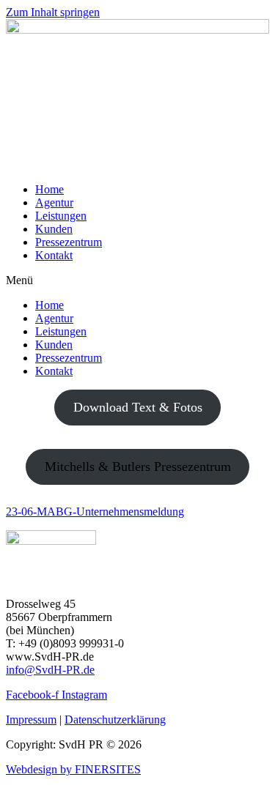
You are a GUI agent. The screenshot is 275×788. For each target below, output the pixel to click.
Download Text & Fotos (137, 407)
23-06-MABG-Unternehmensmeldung (95, 511)
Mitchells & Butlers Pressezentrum (138, 466)
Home (49, 189)
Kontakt (54, 255)
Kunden (54, 229)
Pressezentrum (68, 242)
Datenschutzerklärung (115, 719)
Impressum (31, 719)
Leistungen (61, 215)
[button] (137, 280)
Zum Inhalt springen (53, 12)
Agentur (54, 202)
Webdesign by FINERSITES (73, 769)
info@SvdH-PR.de (50, 670)
